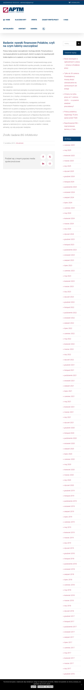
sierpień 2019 (69, 511)
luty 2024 (67, 229)
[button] (43, 28)
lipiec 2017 (68, 642)
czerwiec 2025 (69, 145)
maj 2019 (67, 527)
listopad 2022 (69, 307)
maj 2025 (67, 150)
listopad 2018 (69, 559)
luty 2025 (67, 166)
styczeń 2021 (69, 423)
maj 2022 (67, 339)
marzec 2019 (69, 538)
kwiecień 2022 (69, 344)
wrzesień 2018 (69, 569)
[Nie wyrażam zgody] (81, 685)
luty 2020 (67, 480)
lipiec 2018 (68, 580)
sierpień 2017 (69, 637)
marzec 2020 (69, 475)
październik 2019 (70, 501)
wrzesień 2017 (69, 632)
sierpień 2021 (69, 386)
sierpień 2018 (69, 574)
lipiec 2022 (68, 328)
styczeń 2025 (69, 171)
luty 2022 (67, 354)
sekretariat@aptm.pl (26, 2)
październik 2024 (70, 187)
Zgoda (33, 687)
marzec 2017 (69, 663)
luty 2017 (67, 669)
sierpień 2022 (69, 323)
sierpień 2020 (69, 449)
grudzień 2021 (69, 365)
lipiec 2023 (68, 265)
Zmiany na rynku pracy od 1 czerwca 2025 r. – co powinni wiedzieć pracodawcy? (71, 100)
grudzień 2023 (69, 239)
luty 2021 (67, 417)
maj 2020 (67, 464)
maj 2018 (67, 590)
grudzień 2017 (69, 616)
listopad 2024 (69, 182)
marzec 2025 (69, 161)
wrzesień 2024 (69, 192)
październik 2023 (70, 250)
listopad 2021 (69, 370)
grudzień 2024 (69, 176)
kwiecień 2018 (69, 595)
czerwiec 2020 (69, 459)
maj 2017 (67, 653)
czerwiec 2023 (69, 271)
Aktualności (19, 143)
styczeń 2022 (69, 360)
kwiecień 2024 (69, 218)
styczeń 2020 (69, 485)
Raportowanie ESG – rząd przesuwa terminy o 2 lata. (71, 126)
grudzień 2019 (69, 491)
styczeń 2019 (69, 548)
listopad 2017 (69, 621)
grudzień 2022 (69, 302)
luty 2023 (67, 292)
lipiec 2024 (68, 203)
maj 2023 (67, 276)
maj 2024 (67, 213)
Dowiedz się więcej (45, 687)
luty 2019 (67, 543)
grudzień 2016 (69, 674)
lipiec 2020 (68, 454)
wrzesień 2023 (69, 255)
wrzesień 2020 (69, 443)
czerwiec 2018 (69, 585)
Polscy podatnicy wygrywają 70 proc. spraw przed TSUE (71, 115)
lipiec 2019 (68, 517)
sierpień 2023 (69, 260)
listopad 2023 (69, 245)
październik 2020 (70, 438)
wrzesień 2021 (69, 381)
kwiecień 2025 (69, 156)
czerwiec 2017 (69, 648)
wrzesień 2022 (69, 318)
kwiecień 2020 (69, 470)
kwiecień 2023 (69, 281)
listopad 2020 (69, 433)
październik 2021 (70, 375)
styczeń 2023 (69, 297)
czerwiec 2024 (69, 208)
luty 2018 (67, 606)
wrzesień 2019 (69, 506)
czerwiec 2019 (69, 522)
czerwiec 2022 (69, 334)
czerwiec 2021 (69, 396)
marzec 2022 (69, 349)
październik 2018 (70, 564)
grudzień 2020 (69, 428)
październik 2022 (70, 313)
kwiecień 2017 (69, 658)
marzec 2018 (69, 600)
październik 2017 (70, 627)
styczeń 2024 (69, 234)
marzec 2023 (69, 286)
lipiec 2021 (68, 391)
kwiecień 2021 (69, 407)
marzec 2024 (69, 224)
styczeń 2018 (69, 611)
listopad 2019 (69, 496)
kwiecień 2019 (69, 532)
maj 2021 (67, 402)
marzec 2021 (69, 412)
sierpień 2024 (69, 197)
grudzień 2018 (69, 553)
